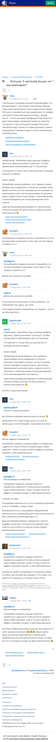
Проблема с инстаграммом (15, 459)
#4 (29, 287)
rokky (12, 95)
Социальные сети (9, 687)
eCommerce (7, 697)
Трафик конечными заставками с (17, 217)
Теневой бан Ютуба (12, 456)
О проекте (6, 702)
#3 (31, 255)
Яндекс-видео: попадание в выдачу (17, 537)
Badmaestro (15, 545)
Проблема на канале (14, 137)
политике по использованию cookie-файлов (28, 738)
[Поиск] (42, 4)
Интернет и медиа (9, 694)
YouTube (39, 77)
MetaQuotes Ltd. (18, 726)
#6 (29, 402)
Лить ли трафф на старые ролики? (20, 144)
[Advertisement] (28, 13)
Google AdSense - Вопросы (36, 652)
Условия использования (12, 705)
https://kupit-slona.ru (20, 584)
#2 (31, 234)
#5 (29, 323)
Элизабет (13, 230)
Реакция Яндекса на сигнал (15, 652)
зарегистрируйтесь (38, 670)
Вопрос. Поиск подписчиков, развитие (19, 219)
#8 (29, 470)
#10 (29, 600)
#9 (29, 548)
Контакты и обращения (12, 719)
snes (11, 153)
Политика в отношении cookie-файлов (18, 712)
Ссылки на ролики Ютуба (38, 534)
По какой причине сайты (31, 456)
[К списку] (8, 81)
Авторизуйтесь (18, 670)
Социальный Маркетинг (21, 77)
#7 (29, 435)
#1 (31, 156)
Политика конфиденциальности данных (19, 709)
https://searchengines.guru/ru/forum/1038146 (18, 586)
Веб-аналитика (8, 690)
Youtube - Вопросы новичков (15, 222)
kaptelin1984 (15, 320)
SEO (3, 683)
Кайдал (12, 597)
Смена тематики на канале (17, 141)
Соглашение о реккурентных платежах (18, 716)
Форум (5, 77)
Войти (50, 3)
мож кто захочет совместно (15, 655)
